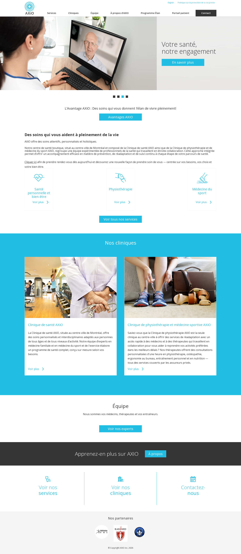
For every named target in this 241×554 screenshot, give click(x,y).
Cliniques (73, 13)
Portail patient (180, 13)
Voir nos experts (120, 429)
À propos (155, 454)
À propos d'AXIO (119, 13)
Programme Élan (150, 13)
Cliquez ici (31, 162)
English (171, 2)
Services (51, 13)
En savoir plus (183, 62)
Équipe (94, 13)
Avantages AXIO (120, 117)
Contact (206, 13)
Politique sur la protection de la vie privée (196, 2)
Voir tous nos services (120, 219)
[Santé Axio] (29, 8)
